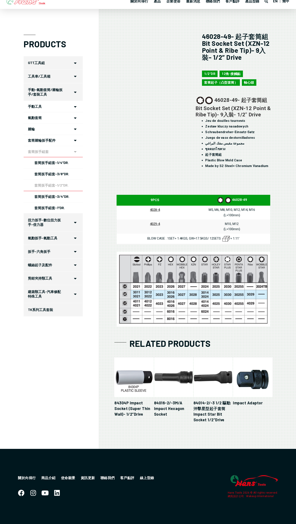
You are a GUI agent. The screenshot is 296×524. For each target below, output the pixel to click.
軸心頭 (249, 82)
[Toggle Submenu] (75, 62)
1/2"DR (209, 74)
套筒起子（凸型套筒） (221, 82)
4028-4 (155, 210)
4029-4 (155, 224)
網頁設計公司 (236, 496)
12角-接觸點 (231, 74)
